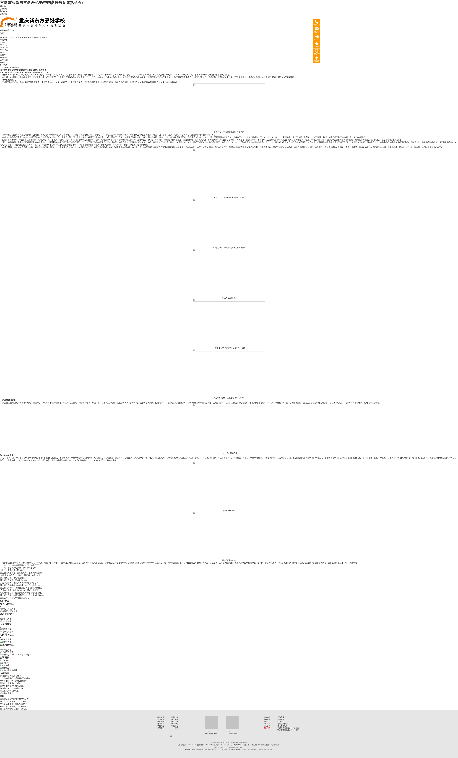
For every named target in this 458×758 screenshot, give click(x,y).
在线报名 (4, 14)
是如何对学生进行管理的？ (11, 683)
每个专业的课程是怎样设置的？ (13, 681)
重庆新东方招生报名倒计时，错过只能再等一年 (20, 585)
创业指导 (4, 65)
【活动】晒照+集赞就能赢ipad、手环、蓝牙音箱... (21, 590)
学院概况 (4, 42)
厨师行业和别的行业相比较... (12, 686)
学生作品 (4, 50)
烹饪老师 (4, 47)
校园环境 (27, 37)
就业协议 (174, 719)
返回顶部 (317, 61)
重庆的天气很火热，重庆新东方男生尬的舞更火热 (21, 573)
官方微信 (317, 39)
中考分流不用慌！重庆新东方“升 (14, 704)
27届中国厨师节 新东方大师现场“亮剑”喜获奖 (19, 583)
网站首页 (4, 40)
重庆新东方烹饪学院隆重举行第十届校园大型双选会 (22, 595)
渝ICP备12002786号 (237, 745)
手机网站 (4, 6)
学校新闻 (15, 67)
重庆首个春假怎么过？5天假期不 (14, 701)
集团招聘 (267, 728)
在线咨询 (317, 32)
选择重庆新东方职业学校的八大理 (14, 699)
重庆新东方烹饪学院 (12, 72)
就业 (2, 52)
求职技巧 (174, 726)
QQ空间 (3, 9)
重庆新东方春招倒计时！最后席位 (14, 709)
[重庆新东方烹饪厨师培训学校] (33, 29)
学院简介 (160, 722)
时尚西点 (280, 722)
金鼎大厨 (280, 719)
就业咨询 (267, 724)
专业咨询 (267, 722)
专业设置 (4, 45)
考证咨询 (267, 726)
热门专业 (4, 600)
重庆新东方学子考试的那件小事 (13, 580)
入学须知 (4, 60)
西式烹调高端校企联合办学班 (288, 730)
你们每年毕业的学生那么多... (12, 688)
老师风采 (160, 724)
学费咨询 (267, 719)
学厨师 (244, 749)
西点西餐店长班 (283, 726)
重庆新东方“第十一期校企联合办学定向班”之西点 (21, 588)
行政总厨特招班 (283, 724)
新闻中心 (4, 55)
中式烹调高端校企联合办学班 (288, 728)
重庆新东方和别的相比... (10, 691)
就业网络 (174, 724)
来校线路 (4, 62)
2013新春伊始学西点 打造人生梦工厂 (23, 565)
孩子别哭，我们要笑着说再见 (12, 578)
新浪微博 (4, 11)
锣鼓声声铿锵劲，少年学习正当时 (22, 568)
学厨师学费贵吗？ (39, 37)
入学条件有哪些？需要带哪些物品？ (15, 678)
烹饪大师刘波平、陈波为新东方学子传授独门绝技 (21, 593)
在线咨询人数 (5, 30)
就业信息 (174, 722)
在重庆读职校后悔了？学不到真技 (14, 706)
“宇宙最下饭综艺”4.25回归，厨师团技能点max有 (20, 575)
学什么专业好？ (16, 37)
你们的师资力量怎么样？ (10, 676)
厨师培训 (235, 749)
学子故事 (174, 728)
